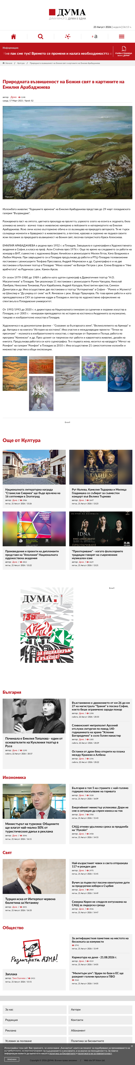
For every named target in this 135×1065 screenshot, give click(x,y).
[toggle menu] (121, 36)
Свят (7, 853)
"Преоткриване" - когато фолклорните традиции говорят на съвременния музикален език (97, 554)
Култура (21, 63)
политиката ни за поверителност (95, 1053)
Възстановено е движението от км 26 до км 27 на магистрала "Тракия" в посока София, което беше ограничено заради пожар (101, 706)
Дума (14, 97)
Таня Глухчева (18, 978)
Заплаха (11, 974)
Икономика (14, 778)
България (12, 692)
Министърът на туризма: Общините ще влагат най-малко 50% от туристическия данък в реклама (32, 827)
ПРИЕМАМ (11, 1059)
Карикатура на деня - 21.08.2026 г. (94, 957)
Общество (13, 928)
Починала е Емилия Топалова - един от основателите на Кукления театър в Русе (34, 742)
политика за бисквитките (62, 1053)
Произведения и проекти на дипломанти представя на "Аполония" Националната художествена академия (32, 554)
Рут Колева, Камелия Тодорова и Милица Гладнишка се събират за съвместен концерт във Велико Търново (99, 493)
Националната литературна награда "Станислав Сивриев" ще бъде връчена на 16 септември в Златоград (32, 493)
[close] (132, 1046)
